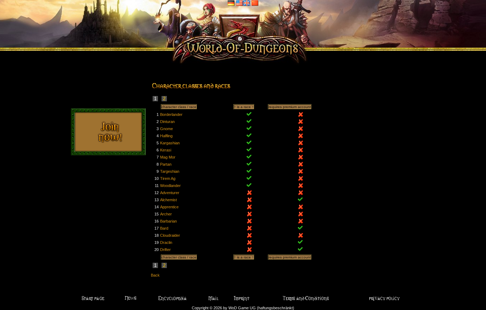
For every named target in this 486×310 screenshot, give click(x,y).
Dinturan (167, 121)
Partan (165, 164)
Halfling (166, 136)
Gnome (166, 129)
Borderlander (171, 114)
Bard (164, 228)
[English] (243, 3)
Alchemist (168, 200)
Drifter (165, 249)
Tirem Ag (167, 178)
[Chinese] (255, 3)
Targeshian (169, 171)
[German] (231, 3)
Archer (166, 214)
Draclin (166, 242)
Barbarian (168, 221)
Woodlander (170, 185)
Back (155, 275)
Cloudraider (170, 235)
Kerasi (165, 150)
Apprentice (169, 207)
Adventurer (169, 193)
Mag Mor (167, 157)
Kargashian (170, 143)
